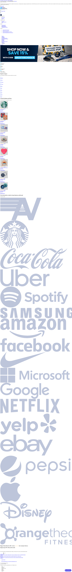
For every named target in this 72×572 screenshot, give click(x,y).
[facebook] (1, 553)
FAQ (2, 22)
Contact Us (1, 558)
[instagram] (2, 553)
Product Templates (4, 26)
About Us (3, 21)
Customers (1, 555)
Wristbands (3, 37)
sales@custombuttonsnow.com (5, 561)
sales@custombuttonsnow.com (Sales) (7, 31)
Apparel (3, 42)
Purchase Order (8, 556)
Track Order (4, 556)
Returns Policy (15, 556)
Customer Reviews (2, 557)
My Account (3, 17)
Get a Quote (1, 44)
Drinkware (3, 39)
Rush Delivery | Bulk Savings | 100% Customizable (6, 0)
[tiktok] (5, 553)
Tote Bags (3, 40)
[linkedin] (3, 553)
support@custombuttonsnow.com (13, 561)
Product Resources (11, 557)
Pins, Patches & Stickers (5, 41)
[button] (36, 13)
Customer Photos (7, 557)
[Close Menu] (1, 15)
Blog (22, 557)
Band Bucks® (20, 557)
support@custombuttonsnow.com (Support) (8, 32)
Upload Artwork (4, 25)
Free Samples (11, 556)
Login (2, 18)
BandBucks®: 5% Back (5, 27)
